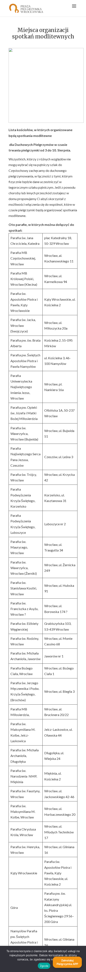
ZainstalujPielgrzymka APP (67, 962)
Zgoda (44, 965)
